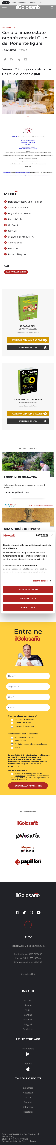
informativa (20, 775)
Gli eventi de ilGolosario (24, 726)
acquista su (28, 340)
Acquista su (28, 348)
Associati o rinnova (18, 207)
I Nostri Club (15, 219)
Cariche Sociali (16, 242)
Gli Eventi (13, 225)
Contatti (12, 231)
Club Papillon (32, 3)
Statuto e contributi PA (20, 237)
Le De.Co (13, 248)
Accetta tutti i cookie (28, 589)
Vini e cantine (20, 741)
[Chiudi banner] (52, 535)
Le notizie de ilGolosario (25, 719)
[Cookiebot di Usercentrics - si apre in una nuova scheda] (36, 535)
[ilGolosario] (28, 6)
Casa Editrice (22, 3)
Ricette (17, 747)
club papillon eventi (16, 272)
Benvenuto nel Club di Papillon (25, 202)
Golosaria (13, 3)
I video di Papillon (17, 254)
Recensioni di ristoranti (24, 737)
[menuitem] (28, 974)
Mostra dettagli (40, 581)
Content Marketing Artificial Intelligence (19, 1141)
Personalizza (26, 598)
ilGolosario (6, 3)
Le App (40, 3)
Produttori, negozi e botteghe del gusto (31, 744)
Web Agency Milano (19, 1139)
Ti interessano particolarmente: (23, 734)
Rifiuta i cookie (28, 607)
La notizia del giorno (23, 723)
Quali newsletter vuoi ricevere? (22, 716)
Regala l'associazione (19, 213)
